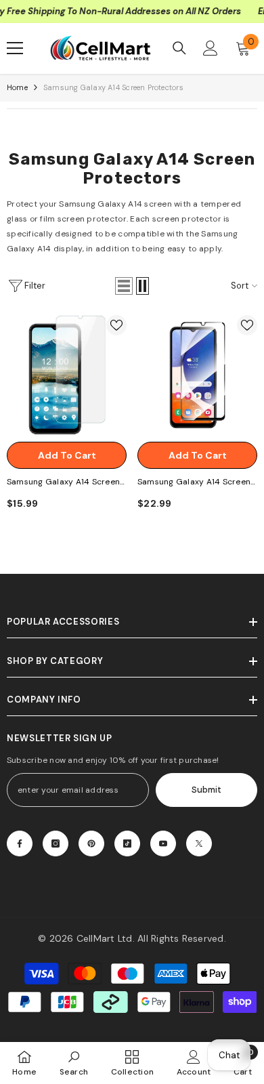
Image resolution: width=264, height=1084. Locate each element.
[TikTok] (127, 843)
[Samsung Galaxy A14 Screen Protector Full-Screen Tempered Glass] (197, 375)
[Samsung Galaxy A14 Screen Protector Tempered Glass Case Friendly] (67, 375)
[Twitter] (199, 843)
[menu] (15, 48)
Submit (206, 789)
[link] (74, 1063)
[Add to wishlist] (116, 325)
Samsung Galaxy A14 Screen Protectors (113, 87)
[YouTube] (163, 843)
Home (17, 87)
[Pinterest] (91, 843)
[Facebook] (19, 843)
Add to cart (67, 455)
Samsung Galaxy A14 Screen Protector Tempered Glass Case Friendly (63, 482)
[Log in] (210, 48)
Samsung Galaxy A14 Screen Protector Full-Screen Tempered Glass (193, 482)
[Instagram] (55, 843)
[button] (124, 286)
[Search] (179, 48)
